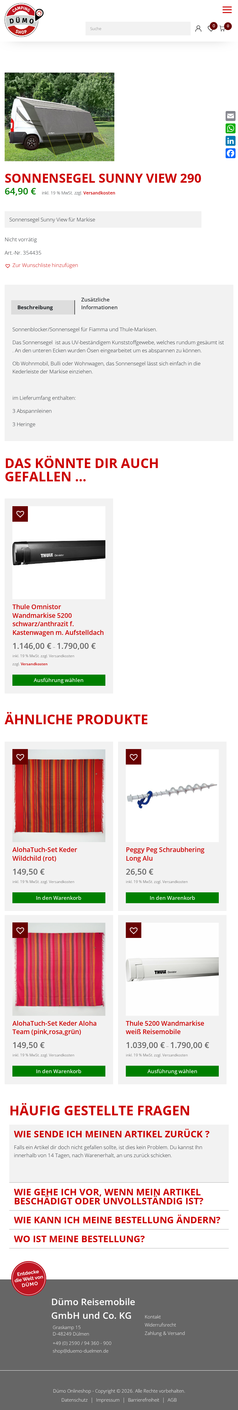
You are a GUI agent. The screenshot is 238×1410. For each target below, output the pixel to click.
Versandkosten (99, 193)
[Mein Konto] (198, 28)
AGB (172, 1400)
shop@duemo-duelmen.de (80, 1351)
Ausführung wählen (59, 680)
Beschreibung (35, 307)
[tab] (43, 307)
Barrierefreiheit (143, 1400)
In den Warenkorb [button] (59, 897)
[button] (41, 265)
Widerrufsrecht (160, 1325)
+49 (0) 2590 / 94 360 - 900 (82, 1343)
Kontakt (153, 1317)
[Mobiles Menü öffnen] (227, 9)
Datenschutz (74, 1400)
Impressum (108, 1400)
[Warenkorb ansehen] (222, 28)
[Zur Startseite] (23, 1326)
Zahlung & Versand (165, 1333)
